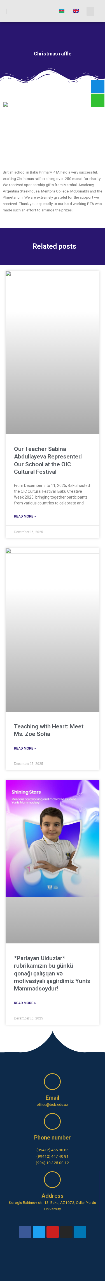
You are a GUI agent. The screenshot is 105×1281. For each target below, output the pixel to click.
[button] (90, 11)
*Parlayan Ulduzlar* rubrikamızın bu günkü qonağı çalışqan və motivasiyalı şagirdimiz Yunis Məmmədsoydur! (52, 973)
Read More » (25, 516)
